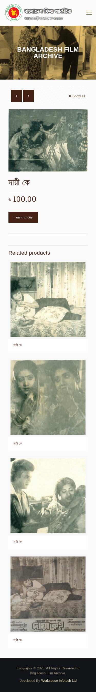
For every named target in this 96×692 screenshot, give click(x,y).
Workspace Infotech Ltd (59, 681)
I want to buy (23, 217)
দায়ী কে (18, 345)
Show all (78, 96)
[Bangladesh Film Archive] (48, 13)
